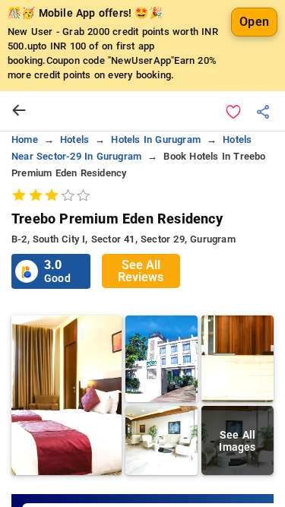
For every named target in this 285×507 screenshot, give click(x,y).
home (24, 139)
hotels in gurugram (156, 139)
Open (254, 21)
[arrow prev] (19, 111)
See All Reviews (140, 271)
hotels (74, 139)
